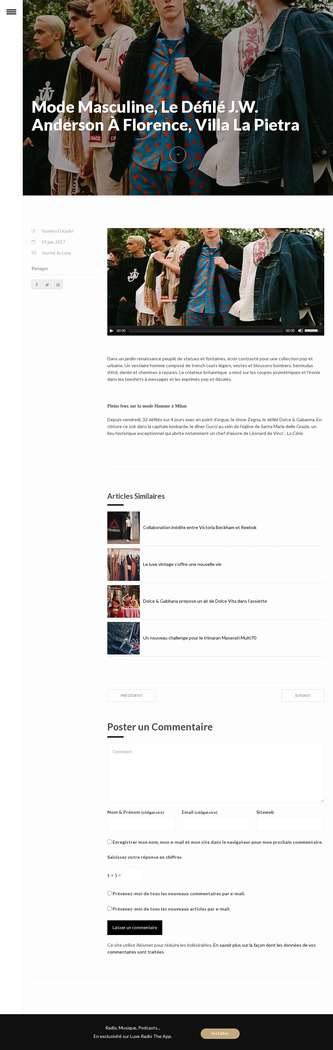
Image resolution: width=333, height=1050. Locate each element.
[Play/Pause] (111, 330)
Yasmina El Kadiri (57, 231)
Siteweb (265, 812)
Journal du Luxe (56, 252)
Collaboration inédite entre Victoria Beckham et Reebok (200, 527)
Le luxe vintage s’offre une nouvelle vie (182, 564)
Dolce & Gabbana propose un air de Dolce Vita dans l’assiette (205, 601)
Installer (220, 1033)
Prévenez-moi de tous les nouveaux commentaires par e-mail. (179, 893)
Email (199, 812)
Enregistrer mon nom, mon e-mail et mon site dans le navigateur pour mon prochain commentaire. (218, 842)
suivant (303, 695)
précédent (131, 695)
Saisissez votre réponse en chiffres (144, 857)
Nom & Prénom (135, 812)
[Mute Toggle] (300, 330)
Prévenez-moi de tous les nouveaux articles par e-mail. (171, 909)
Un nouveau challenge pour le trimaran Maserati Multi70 (199, 637)
